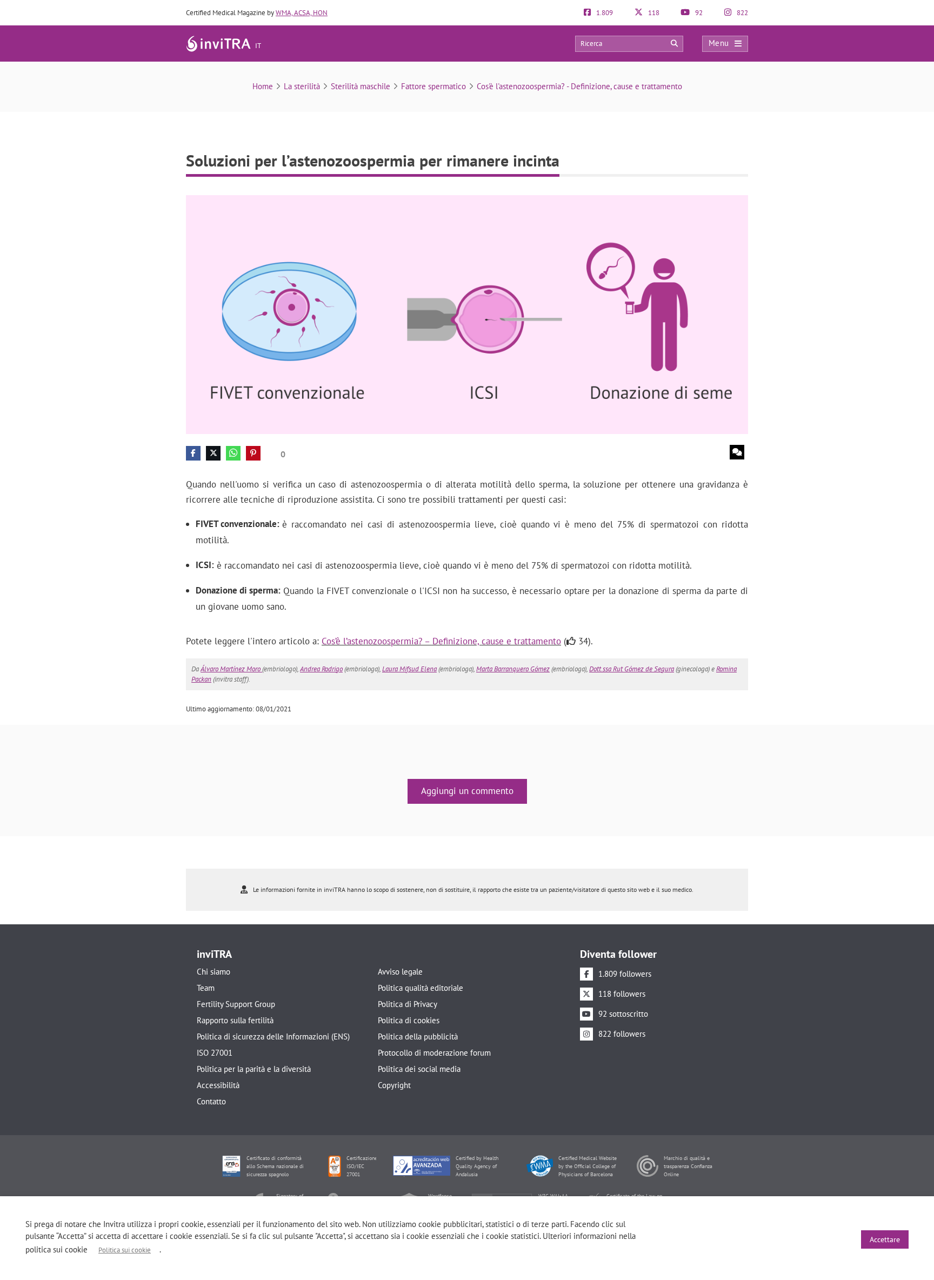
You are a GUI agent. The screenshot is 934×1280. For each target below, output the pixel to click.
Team (206, 988)
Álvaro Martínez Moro (231, 669)
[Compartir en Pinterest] (253, 453)
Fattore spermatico (433, 86)
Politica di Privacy (407, 1004)
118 (652, 12)
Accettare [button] (885, 1239)
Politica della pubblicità (418, 1036)
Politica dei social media (419, 1069)
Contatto (211, 1101)
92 (698, 12)
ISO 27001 (214, 1053)
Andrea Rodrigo (321, 669)
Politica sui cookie (124, 1250)
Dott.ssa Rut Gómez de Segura (631, 669)
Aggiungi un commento (467, 791)
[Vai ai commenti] (737, 452)
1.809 (604, 12)
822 (741, 12)
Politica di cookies (408, 1020)
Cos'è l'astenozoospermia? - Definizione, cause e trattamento (579, 86)
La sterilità (302, 86)
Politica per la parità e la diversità (254, 1069)
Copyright (394, 1085)
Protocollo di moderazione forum (434, 1053)
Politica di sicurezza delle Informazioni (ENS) (273, 1036)
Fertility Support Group (236, 1004)
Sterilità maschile (360, 86)
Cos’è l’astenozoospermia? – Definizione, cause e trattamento (441, 641)
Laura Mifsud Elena (409, 669)
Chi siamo (213, 972)
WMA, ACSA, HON (302, 12)
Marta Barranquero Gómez (513, 669)
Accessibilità (218, 1085)
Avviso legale (400, 972)
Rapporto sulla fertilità (235, 1020)
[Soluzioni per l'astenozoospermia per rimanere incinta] (467, 313)
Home (262, 86)
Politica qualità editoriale (420, 988)
